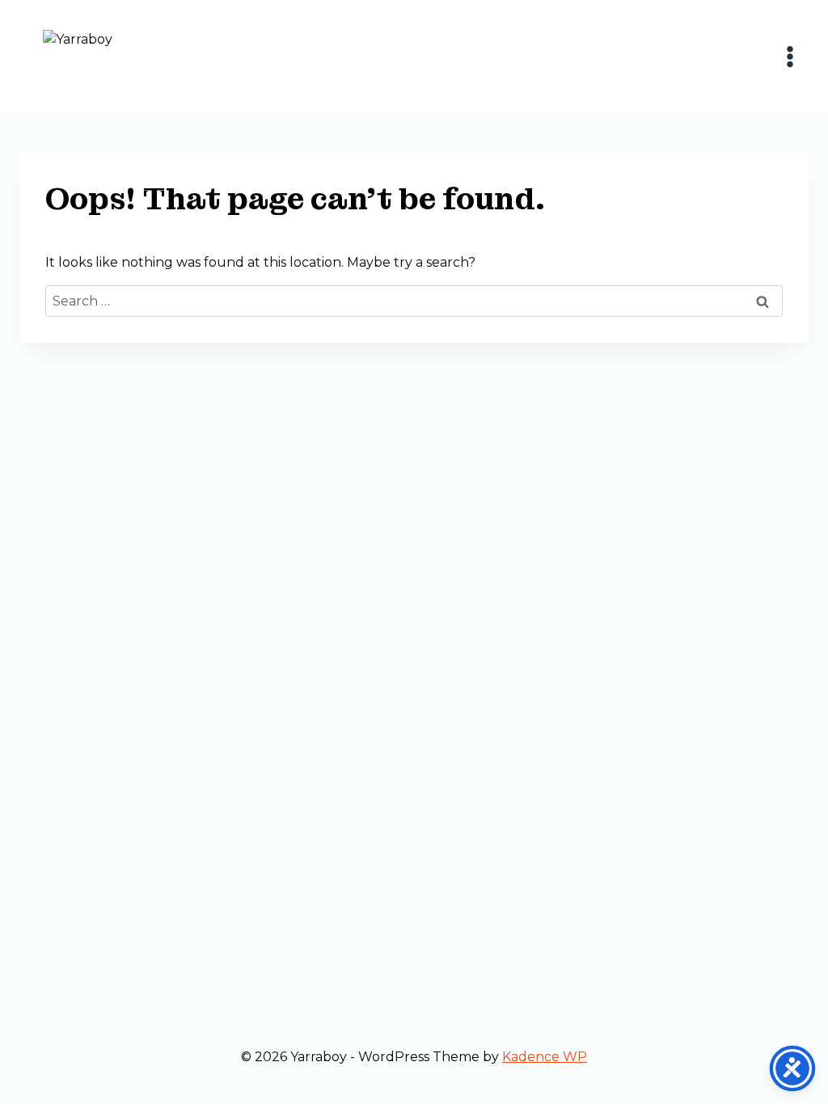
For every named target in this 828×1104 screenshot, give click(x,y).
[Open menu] (790, 56)
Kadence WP (544, 1056)
